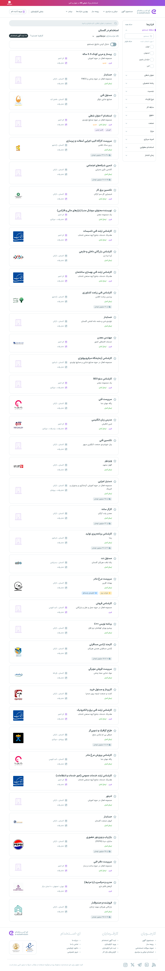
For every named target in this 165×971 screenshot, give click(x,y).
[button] (139, 47)
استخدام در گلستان (108, 30)
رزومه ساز (95, 11)
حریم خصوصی (72, 952)
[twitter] (132, 965)
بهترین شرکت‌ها (82, 11)
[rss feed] (153, 965)
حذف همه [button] (128, 24)
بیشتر (70, 11)
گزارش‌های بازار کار (109, 952)
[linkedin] (146, 965)
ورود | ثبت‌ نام (16, 11)
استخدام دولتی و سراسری (144, 952)
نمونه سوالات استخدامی (144, 948)
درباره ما (75, 940)
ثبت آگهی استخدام (18, 35)
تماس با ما (74, 944)
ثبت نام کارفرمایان (109, 948)
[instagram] (125, 965)
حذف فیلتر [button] (128, 41)
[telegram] (139, 965)
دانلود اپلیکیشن (72, 948)
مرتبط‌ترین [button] (100, 36)
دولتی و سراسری (112, 11)
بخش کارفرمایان (37, 11)
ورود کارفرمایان (110, 944)
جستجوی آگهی (127, 11)
